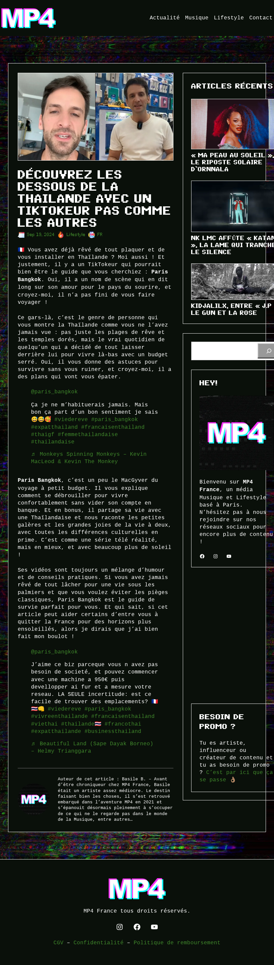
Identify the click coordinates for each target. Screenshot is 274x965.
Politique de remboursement (177, 943)
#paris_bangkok (114, 419)
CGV (58, 943)
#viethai (44, 724)
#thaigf (42, 434)
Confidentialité (99, 943)
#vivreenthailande (59, 716)
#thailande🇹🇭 (81, 724)
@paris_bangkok (54, 392)
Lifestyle (76, 234)
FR (100, 234)
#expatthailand (54, 427)
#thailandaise (53, 442)
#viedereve (71, 419)
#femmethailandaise (88, 434)
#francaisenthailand (113, 427)
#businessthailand (113, 731)
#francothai (123, 724)
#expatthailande (56, 731)
